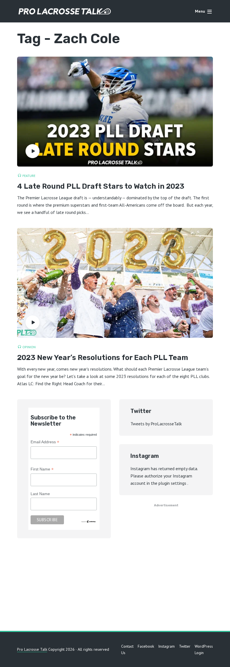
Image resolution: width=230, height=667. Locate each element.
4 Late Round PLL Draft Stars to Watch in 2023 (100, 187)
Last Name (40, 493)
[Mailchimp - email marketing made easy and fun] (88, 521)
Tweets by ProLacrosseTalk (156, 423)
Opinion (29, 347)
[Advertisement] (115, 586)
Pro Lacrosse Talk (32, 649)
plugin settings (172, 483)
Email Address (45, 442)
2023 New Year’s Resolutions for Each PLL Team (102, 358)
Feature (28, 176)
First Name (42, 470)
